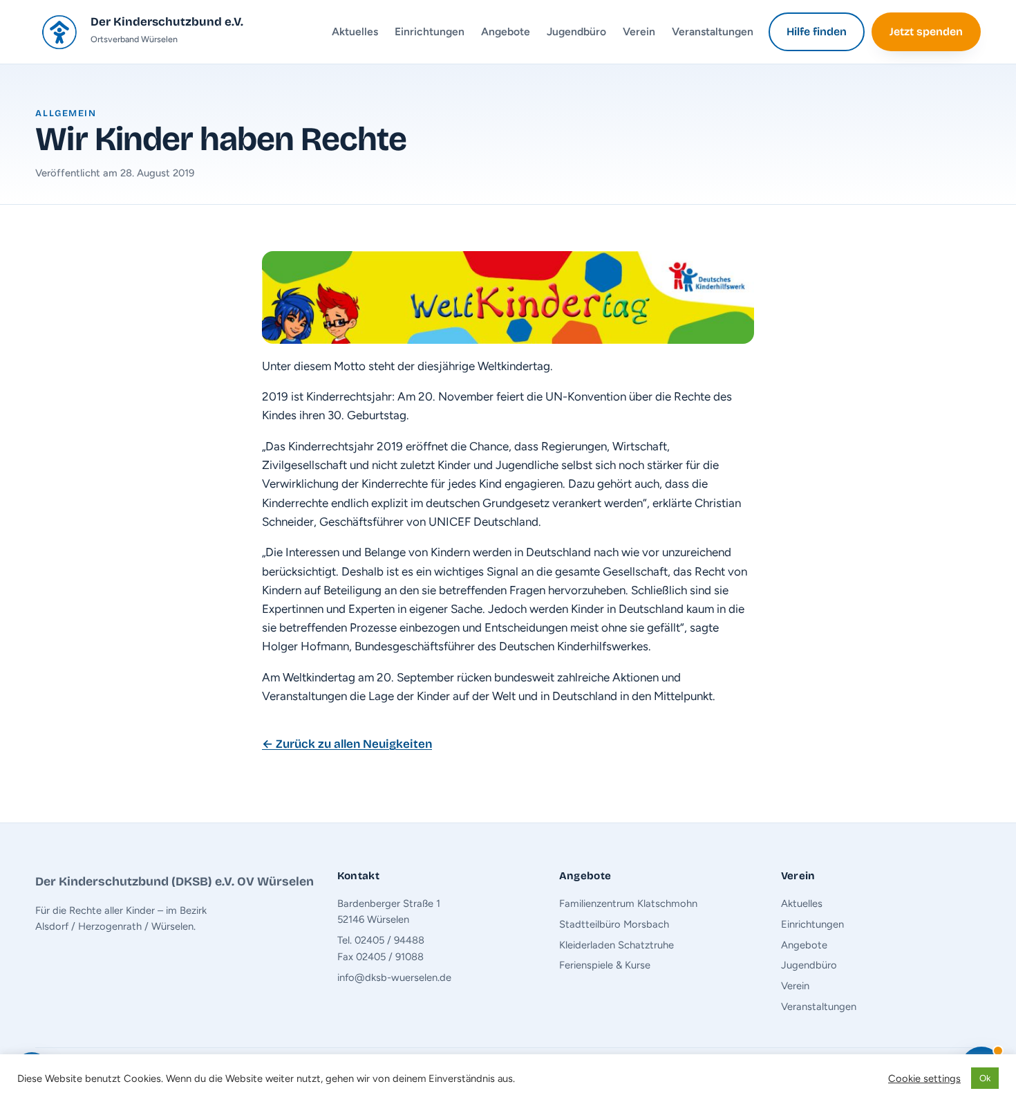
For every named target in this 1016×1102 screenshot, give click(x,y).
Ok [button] (984, 1078)
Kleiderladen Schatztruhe (616, 945)
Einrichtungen (429, 31)
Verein (639, 31)
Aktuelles (355, 31)
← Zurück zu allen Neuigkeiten (347, 744)
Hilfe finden (817, 31)
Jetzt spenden (926, 31)
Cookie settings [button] (924, 1078)
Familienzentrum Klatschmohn (628, 903)
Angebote (505, 31)
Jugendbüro (576, 31)
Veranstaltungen (712, 31)
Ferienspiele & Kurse (604, 965)
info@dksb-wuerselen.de (394, 977)
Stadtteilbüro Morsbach (614, 924)
